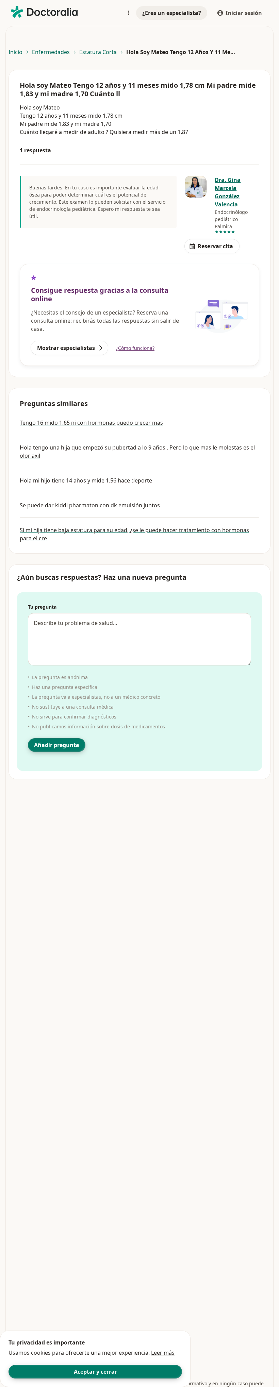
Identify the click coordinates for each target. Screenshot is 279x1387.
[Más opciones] (128, 12)
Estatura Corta (98, 52)
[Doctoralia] (44, 12)
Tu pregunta (42, 607)
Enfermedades (51, 52)
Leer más (163, 1352)
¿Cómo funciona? (135, 348)
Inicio (15, 52)
